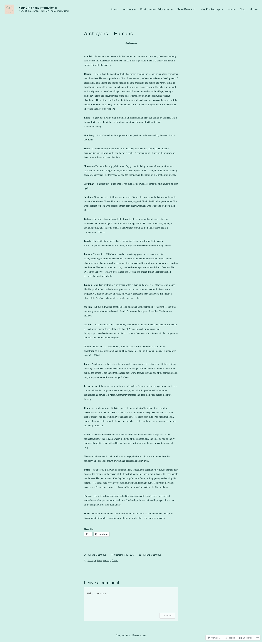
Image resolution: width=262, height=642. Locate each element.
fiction (115, 560)
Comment (167, 615)
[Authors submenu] (135, 9)
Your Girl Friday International (38, 7)
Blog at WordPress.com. (131, 635)
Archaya (92, 560)
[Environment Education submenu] (172, 9)
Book (99, 560)
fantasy (107, 560)
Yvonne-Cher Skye (152, 554)
